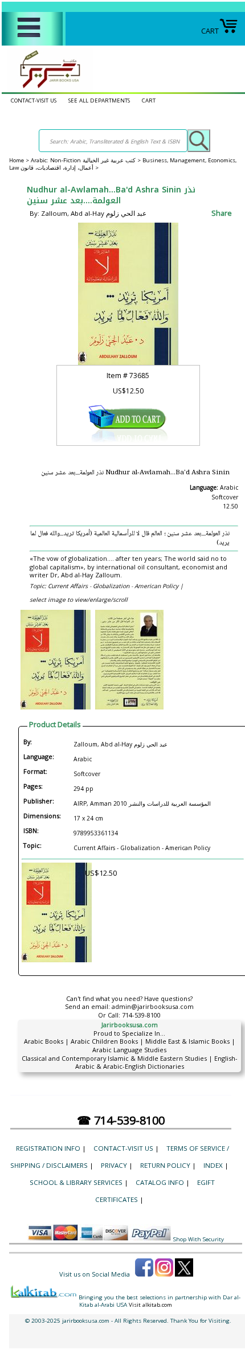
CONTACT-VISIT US (33, 100)
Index (213, 1165)
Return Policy (165, 1165)
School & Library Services (76, 1182)
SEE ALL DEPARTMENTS (99, 100)
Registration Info (48, 1148)
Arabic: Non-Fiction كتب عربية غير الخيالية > (86, 160)
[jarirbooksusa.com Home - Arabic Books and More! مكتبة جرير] (47, 88)
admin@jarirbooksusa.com (153, 1006)
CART (210, 31)
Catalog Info (160, 1182)
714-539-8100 (141, 1015)
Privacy (114, 1165)
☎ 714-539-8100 (121, 1120)
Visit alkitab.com (150, 1304)
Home (16, 160)
